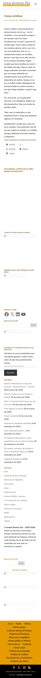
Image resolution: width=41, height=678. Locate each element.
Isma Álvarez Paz (12, 20)
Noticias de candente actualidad (17, 423)
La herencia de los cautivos (15, 500)
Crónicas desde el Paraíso (19, 630)
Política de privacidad (19, 651)
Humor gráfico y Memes (19, 640)
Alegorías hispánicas (13, 459)
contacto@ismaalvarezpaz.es (24, 675)
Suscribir (10, 372)
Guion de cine (10, 492)
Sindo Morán (9, 517)
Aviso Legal (19, 647)
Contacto (27, 644)
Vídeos (7, 521)
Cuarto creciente (11, 416)
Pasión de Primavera (13, 508)
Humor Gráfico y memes (14, 496)
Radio (6, 513)
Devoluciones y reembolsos (19, 657)
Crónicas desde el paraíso (15, 475)
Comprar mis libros (19, 661)
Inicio (10, 623)
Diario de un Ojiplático (13, 479)
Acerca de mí (14, 644)
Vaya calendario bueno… (14, 430)
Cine (6, 471)
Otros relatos (32, 20)
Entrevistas (9, 484)
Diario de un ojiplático (19, 637)
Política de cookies (19, 654)
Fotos (6, 488)
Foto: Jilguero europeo (13, 408)
